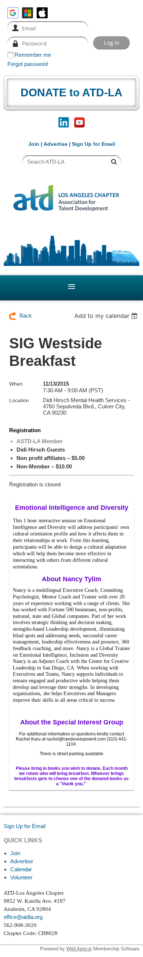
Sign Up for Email (24, 826)
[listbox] (106, 315)
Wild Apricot (79, 949)
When (16, 384)
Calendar (21, 869)
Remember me (33, 55)
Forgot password (27, 64)
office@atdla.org (23, 917)
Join (33, 144)
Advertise (55, 144)
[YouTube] (79, 122)
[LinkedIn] (63, 122)
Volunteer (21, 877)
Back (25, 315)
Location (19, 400)
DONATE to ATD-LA (71, 92)
